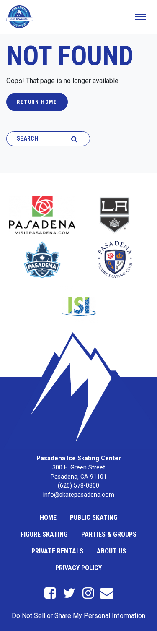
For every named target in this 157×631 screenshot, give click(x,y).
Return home (37, 102)
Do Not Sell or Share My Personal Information (78, 616)
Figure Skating (44, 534)
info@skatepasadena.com (78, 494)
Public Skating (94, 517)
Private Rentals (57, 551)
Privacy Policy (78, 568)
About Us (111, 551)
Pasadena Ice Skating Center (78, 458)
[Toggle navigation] (140, 16)
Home (48, 517)
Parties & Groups (108, 534)
